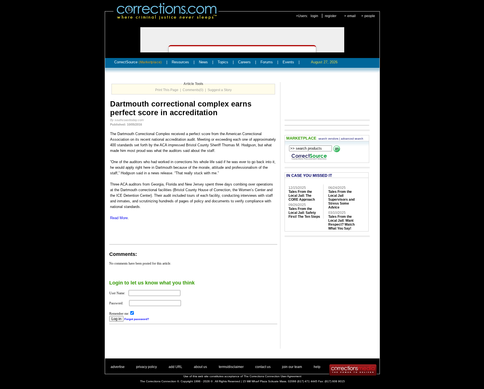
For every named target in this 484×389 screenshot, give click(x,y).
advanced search (352, 138)
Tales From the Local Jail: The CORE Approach (301, 196)
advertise (118, 367)
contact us (263, 367)
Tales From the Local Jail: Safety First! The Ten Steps (304, 213)
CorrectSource (138, 62)
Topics (223, 62)
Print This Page (166, 90)
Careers (244, 62)
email (351, 16)
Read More (119, 218)
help (317, 367)
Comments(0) (193, 90)
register (330, 16)
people (369, 16)
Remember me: (119, 314)
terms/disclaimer (231, 367)
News (203, 62)
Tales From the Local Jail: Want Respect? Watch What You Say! (341, 222)
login (314, 16)
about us (200, 367)
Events (288, 62)
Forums (266, 62)
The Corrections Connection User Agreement (272, 376)
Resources (180, 62)
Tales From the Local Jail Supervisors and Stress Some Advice (341, 199)
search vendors (328, 138)
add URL (175, 367)
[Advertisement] (174, 340)
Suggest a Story (220, 90)
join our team (292, 367)
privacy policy (146, 367)
